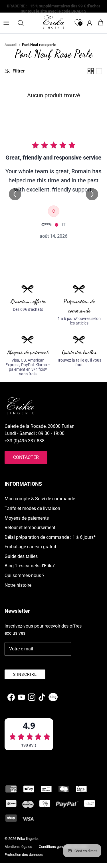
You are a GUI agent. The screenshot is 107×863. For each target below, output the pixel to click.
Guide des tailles (21, 556)
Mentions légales (18, 846)
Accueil (11, 45)
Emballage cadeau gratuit (30, 546)
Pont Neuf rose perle (39, 45)
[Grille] (90, 71)
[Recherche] (23, 23)
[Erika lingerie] (53, 22)
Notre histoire (18, 585)
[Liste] (99, 71)
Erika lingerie (27, 838)
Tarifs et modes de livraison (32, 508)
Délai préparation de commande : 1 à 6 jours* (50, 537)
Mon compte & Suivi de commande (40, 498)
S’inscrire (25, 674)
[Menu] (6, 23)
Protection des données (24, 854)
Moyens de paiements (27, 518)
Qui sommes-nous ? (25, 575)
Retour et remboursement (30, 527)
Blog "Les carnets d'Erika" (30, 565)
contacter (26, 457)
